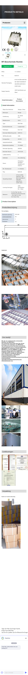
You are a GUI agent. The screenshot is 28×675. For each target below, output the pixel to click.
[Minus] (26, 638)
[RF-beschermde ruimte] (14, 39)
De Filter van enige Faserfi (12, 628)
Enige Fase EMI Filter (8, 630)
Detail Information (7, 100)
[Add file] (2, 672)
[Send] (26, 672)
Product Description (19, 100)
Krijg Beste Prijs (8, 66)
